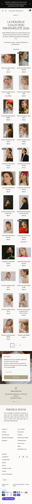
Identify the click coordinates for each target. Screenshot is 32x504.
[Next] (20, 345)
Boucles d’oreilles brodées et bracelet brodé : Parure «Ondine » (23, 311)
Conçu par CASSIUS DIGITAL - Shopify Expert (21, 485)
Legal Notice (5, 456)
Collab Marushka (22, 440)
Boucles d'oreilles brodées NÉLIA (23, 116)
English (4, 479)
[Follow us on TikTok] (27, 457)
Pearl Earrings (5, 434)
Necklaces (4, 440)
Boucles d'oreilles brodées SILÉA (8, 140)
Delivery (4, 462)
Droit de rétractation (7, 474)
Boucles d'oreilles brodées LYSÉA (8, 92)
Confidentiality (6, 459)
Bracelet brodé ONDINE (24, 335)
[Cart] (29, 11)
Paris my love (21, 443)
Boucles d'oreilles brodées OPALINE (23, 68)
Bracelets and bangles (7, 437)
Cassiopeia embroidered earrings (8, 164)
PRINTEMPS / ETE (22, 449)
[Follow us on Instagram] (23, 457)
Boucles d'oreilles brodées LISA (8, 68)
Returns (4, 465)
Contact (4, 471)
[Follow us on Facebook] (19, 457)
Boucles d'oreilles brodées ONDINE (8, 336)
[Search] (6, 10)
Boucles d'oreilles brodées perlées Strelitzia (23, 212)
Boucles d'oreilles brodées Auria (8, 286)
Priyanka (20, 434)
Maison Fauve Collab (23, 437)
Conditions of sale (6, 468)
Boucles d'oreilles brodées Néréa (8, 310)
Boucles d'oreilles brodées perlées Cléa (8, 212)
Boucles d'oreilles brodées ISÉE (23, 92)
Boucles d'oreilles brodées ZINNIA (8, 116)
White (19, 446)
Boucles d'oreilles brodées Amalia (23, 286)
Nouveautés (21, 432)
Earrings (4, 432)
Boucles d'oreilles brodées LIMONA (23, 140)
